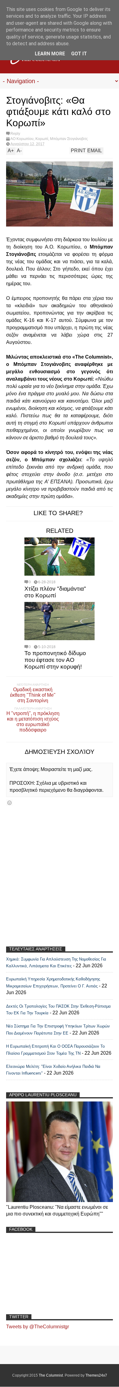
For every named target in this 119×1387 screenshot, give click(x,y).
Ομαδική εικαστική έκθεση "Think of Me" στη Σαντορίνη (33, 695)
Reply (15, 133)
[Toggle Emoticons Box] (9, 802)
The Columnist (51, 1375)
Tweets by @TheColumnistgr (37, 1326)
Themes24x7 (96, 1375)
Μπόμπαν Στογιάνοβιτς (69, 139)
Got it (79, 54)
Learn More (50, 54)
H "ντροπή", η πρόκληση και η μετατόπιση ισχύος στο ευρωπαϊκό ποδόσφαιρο (33, 721)
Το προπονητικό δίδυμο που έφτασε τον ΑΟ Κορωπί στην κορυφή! (55, 660)
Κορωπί (41, 139)
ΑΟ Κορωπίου (22, 139)
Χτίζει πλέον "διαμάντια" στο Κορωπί (55, 592)
